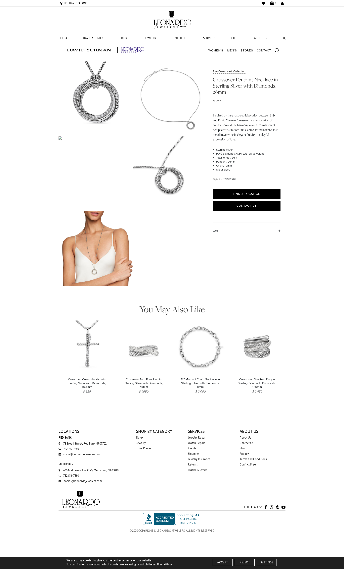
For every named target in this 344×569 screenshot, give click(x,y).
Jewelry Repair (197, 437)
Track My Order (197, 469)
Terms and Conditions (253, 459)
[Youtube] (283, 507)
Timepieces (179, 38)
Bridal (124, 38)
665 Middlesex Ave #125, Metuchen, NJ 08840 (88, 467)
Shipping (193, 453)
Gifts (234, 38)
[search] (275, 51)
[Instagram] (272, 507)
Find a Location (247, 194)
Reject (245, 562)
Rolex (63, 38)
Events (192, 448)
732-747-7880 (71, 449)
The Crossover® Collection (229, 71)
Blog (242, 448)
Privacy (244, 453)
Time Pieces (143, 448)
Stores (247, 50)
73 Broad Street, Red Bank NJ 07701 (83, 440)
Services (209, 38)
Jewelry (150, 38)
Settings (266, 562)
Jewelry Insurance (199, 459)
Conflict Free (248, 464)
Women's (215, 50)
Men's (232, 50)
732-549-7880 (71, 475)
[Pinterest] (278, 507)
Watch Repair (196, 443)
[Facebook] (266, 507)
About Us (260, 38)
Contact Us (246, 205)
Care (216, 231)
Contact (264, 50)
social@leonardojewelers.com (82, 454)
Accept (222, 562)
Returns (193, 464)
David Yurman (93, 38)
